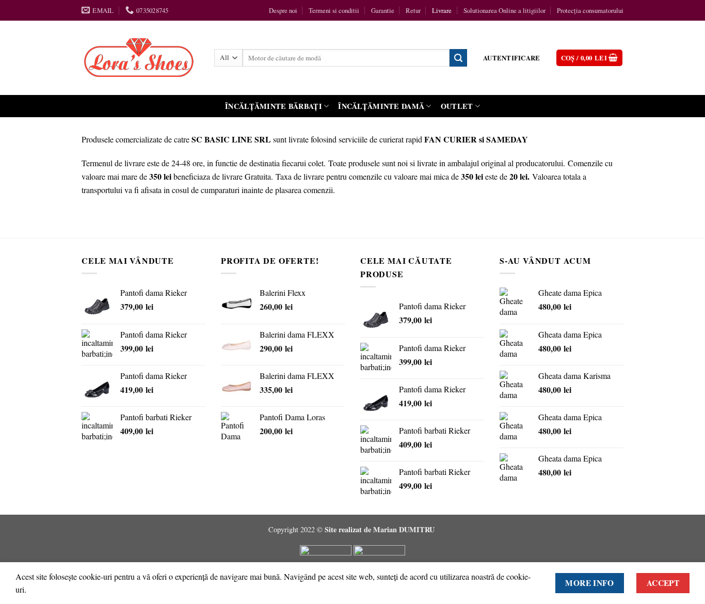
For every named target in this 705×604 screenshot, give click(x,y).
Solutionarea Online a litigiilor (504, 10)
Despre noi (283, 10)
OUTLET (457, 106)
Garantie (382, 10)
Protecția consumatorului (590, 10)
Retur (413, 10)
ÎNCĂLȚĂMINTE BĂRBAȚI (273, 106)
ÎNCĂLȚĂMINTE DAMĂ (381, 106)
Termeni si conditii (334, 10)
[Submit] (458, 58)
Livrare (442, 10)
